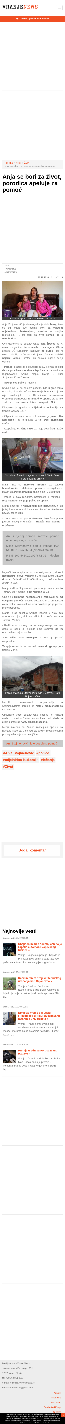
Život (26, 162)
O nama (57, 1412)
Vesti (18, 162)
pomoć (44, 753)
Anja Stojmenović (19, 753)
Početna (9, 162)
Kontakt (57, 1393)
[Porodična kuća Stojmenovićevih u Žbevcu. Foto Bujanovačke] (32, 673)
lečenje (49, 760)
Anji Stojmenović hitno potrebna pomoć (31, 743)
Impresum (56, 1402)
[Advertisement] (32, 56)
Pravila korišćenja (52, 1407)
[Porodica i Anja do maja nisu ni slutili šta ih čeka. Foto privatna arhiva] (32, 455)
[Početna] (20, 7)
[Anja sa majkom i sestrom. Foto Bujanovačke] (32, 299)
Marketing (56, 1397)
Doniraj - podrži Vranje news (34, 18)
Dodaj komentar (32, 850)
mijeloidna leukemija (22, 760)
